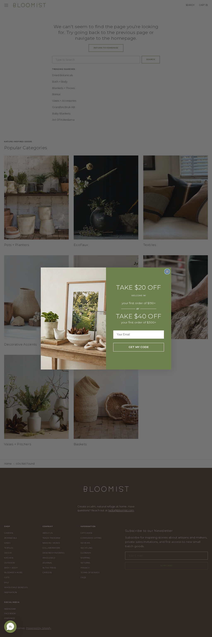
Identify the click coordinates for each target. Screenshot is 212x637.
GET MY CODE (139, 347)
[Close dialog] (167, 271)
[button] (10, 626)
